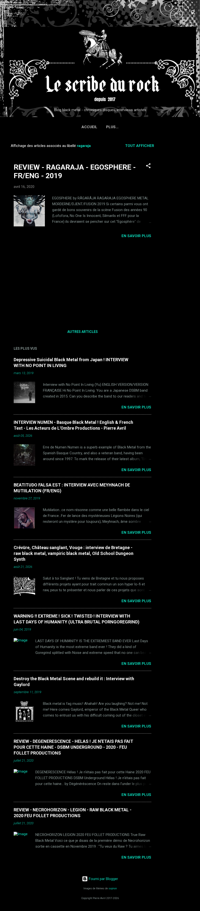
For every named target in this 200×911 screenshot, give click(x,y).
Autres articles (82, 332)
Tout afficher (139, 146)
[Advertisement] (180, 213)
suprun (113, 888)
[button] (148, 166)
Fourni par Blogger (103, 879)
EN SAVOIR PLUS (136, 236)
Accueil (89, 127)
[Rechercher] (193, 13)
